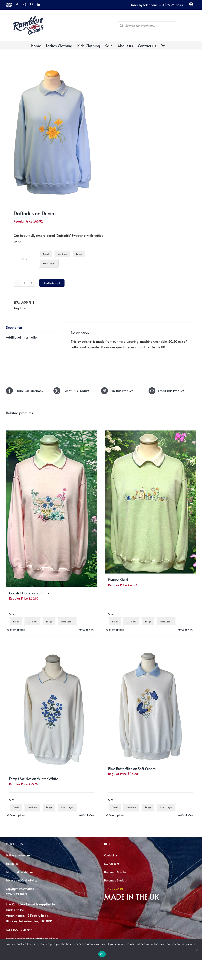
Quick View (88, 629)
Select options (17, 629)
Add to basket (52, 283)
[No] (197, 950)
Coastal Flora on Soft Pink (29, 592)
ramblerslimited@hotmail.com (36, 939)
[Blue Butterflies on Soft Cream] (150, 706)
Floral (24, 308)
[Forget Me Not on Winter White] (51, 711)
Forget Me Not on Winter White (33, 778)
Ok (102, 954)
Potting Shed (118, 579)
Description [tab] (14, 327)
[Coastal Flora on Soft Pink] (51, 508)
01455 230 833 (22, 930)
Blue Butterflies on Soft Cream (132, 768)
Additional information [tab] (22, 337)
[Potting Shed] (150, 502)
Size (24, 259)
